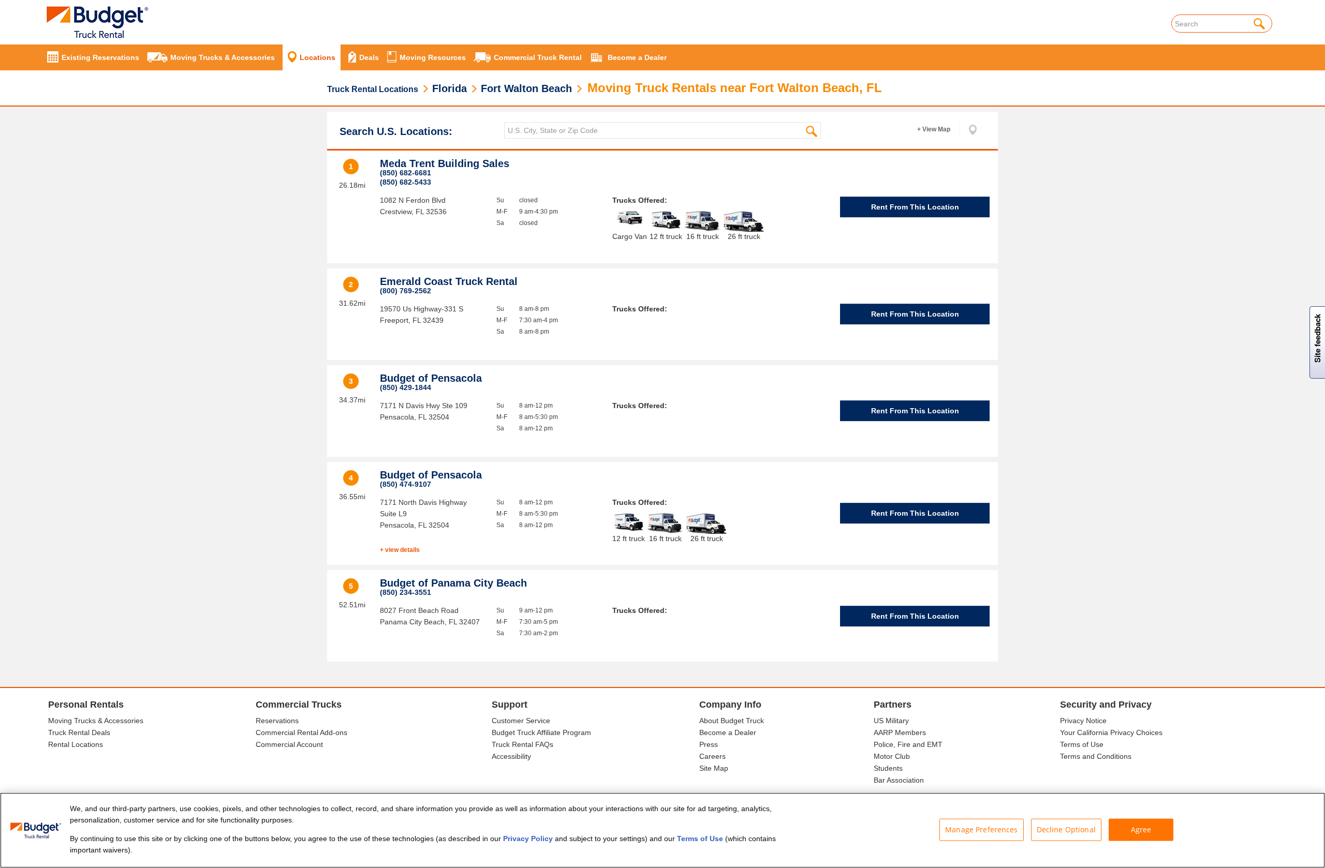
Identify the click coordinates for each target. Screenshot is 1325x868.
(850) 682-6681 (405, 173)
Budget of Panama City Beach (453, 583)
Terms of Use (1081, 744)
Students (888, 768)
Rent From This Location (915, 207)
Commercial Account (289, 744)
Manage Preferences (981, 829)
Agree (1141, 829)
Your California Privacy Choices (1111, 732)
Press (708, 744)
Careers (712, 756)
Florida (449, 88)
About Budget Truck (731, 720)
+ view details (400, 549)
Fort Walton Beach (526, 88)
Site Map (713, 768)
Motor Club (892, 756)
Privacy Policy (528, 838)
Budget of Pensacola (431, 378)
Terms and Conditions (1095, 756)
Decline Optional (1066, 829)
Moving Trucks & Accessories (95, 720)
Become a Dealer (727, 732)
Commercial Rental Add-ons (301, 732)
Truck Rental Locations (372, 89)
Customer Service (521, 720)
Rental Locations (75, 744)
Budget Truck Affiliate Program (541, 732)
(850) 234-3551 (405, 592)
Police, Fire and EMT (908, 744)
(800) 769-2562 (405, 291)
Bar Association (899, 780)
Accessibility (511, 756)
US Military (891, 720)
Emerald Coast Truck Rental (449, 281)
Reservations (277, 720)
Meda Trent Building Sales (444, 163)
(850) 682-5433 (405, 182)
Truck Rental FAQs (522, 744)
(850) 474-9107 (405, 484)
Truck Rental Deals (79, 732)
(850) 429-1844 (405, 387)
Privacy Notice (1083, 720)
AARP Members (900, 732)
